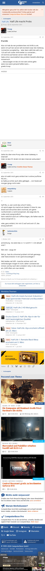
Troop (5, 25)
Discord (16, 527)
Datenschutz (29, 551)
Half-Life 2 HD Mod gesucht (25, 307)
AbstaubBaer (10, 301)
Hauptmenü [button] (4, 3)
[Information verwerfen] (42, 10)
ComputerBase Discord (17, 14)
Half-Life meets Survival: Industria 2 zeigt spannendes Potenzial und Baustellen (24, 297)
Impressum (4, 549)
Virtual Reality (20, 321)
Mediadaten (20, 549)
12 (5, 452)
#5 (43, 239)
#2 (43, 151)
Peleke (8, 310)
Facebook (38, 527)
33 (5, 414)
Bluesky (27, 527)
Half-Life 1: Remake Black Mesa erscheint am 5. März (22, 340)
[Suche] (43, 3)
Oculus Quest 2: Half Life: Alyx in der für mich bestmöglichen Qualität (23, 317)
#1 (43, 37)
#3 (43, 172)
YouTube (12, 535)
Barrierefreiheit (18, 551)
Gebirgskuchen (10, 321)
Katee (7, 272)
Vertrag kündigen (6, 551)
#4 (43, 197)
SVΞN (7, 333)
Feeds (6, 527)
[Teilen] (40, 37)
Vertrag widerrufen (31, 549)
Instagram (22, 531)
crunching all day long (12, 274)
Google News (9, 531)
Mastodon (35, 531)
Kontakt (12, 549)
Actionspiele (18, 301)
